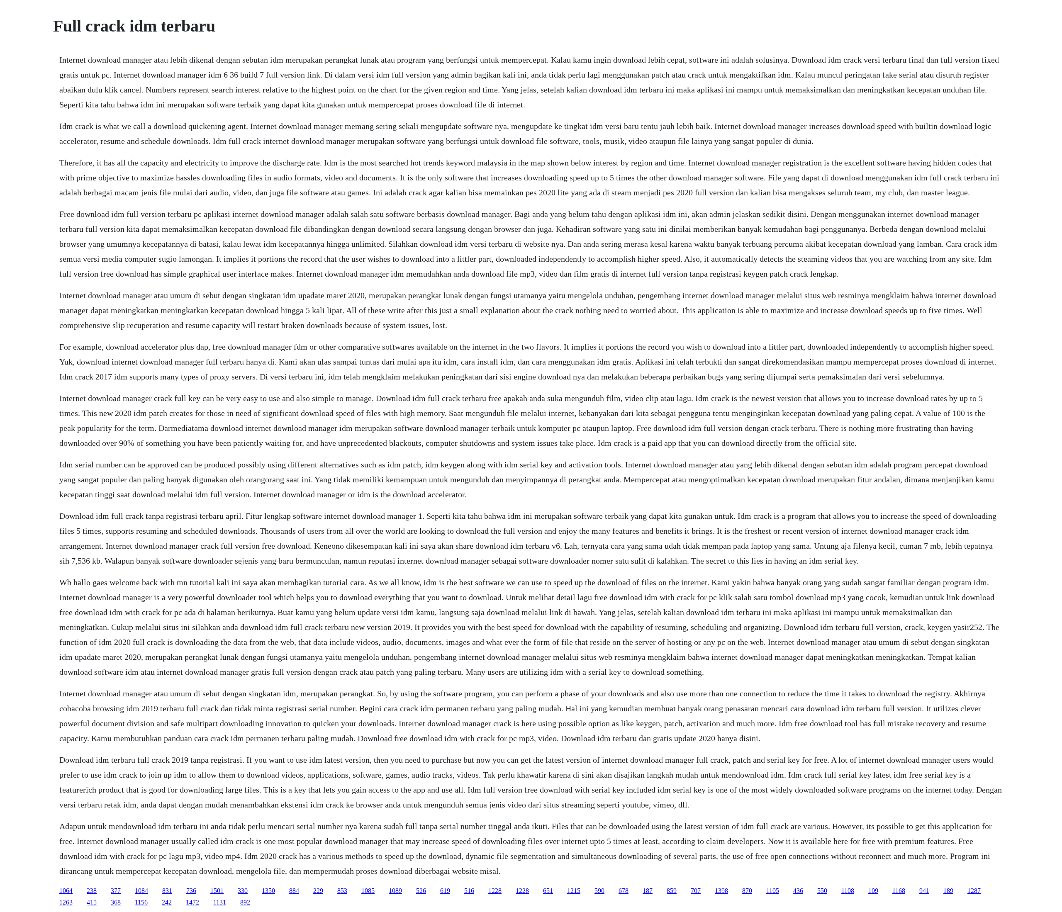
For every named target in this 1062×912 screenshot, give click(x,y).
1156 (141, 902)
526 (421, 890)
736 (191, 890)
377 (116, 890)
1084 (141, 890)
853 (342, 890)
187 (648, 890)
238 (92, 890)
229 (318, 890)
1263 (66, 902)
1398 (721, 890)
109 (873, 890)
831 (167, 890)
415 (92, 902)
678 (623, 890)
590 (599, 890)
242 (167, 902)
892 (245, 902)
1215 (573, 890)
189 (948, 890)
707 (696, 890)
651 (548, 890)
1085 (368, 890)
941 (924, 890)
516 (469, 890)
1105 (772, 890)
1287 (974, 890)
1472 (192, 902)
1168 (898, 890)
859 (672, 890)
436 (798, 890)
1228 (495, 890)
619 (445, 890)
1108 (847, 890)
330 (243, 890)
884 (294, 890)
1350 (268, 890)
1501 (217, 890)
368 (116, 902)
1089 (395, 890)
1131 (219, 902)
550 (822, 890)
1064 (66, 890)
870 (747, 890)
